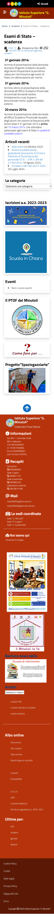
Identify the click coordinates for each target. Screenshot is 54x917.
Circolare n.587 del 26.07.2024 (29, 166)
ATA (11, 50)
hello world (18, 147)
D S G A (14, 791)
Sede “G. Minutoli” (15, 518)
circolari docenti (18, 713)
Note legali (9, 878)
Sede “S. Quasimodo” (16, 524)
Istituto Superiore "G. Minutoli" (34, 14)
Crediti (7, 871)
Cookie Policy (10, 863)
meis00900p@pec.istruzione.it (21, 505)
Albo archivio (16, 754)
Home (5, 26)
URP (13, 797)
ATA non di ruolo (20, 50)
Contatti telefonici (19, 803)
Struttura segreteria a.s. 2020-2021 (27, 809)
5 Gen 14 (12, 48)
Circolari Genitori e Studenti (23, 707)
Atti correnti (16, 748)
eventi (31, 50)
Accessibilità (16, 779)
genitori (38, 50)
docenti (14, 844)
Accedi (44, 4)
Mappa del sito (11, 893)
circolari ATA (16, 701)
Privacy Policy (10, 886)
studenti (15, 26)
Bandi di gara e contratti (22, 760)
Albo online (16, 742)
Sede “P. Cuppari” (15, 521)
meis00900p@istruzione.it (19, 501)
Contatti (14, 773)
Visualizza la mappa (14, 539)
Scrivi (6, 901)
